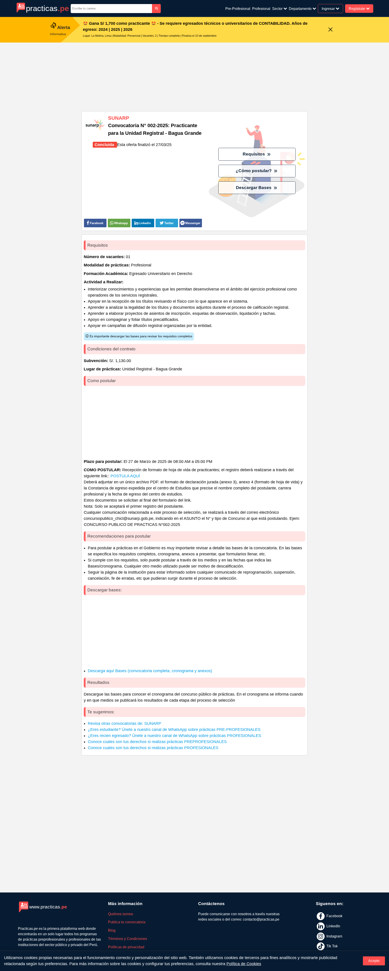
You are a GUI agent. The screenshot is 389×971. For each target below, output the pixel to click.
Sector (277, 9)
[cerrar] (330, 30)
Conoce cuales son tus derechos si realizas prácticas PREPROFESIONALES (157, 741)
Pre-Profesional (237, 9)
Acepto (374, 961)
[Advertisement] (194, 75)
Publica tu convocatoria (126, 922)
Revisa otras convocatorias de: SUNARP (124, 723)
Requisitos (254, 154)
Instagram (334, 936)
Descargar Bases (254, 187)
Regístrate (357, 8)
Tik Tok (332, 946)
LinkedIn (333, 926)
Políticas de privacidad (126, 947)
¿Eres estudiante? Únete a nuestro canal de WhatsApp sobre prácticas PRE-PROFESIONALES (174, 729)
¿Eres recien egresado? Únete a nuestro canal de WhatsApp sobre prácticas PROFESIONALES (174, 735)
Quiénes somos (120, 914)
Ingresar (329, 8)
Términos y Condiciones (127, 939)
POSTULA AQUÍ (125, 476)
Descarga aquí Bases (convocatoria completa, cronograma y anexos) (150, 671)
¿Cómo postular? (254, 170)
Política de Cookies (243, 964)
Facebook (334, 916)
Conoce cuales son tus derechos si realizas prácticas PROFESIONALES (153, 748)
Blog (111, 930)
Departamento (300, 9)
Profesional (261, 9)
